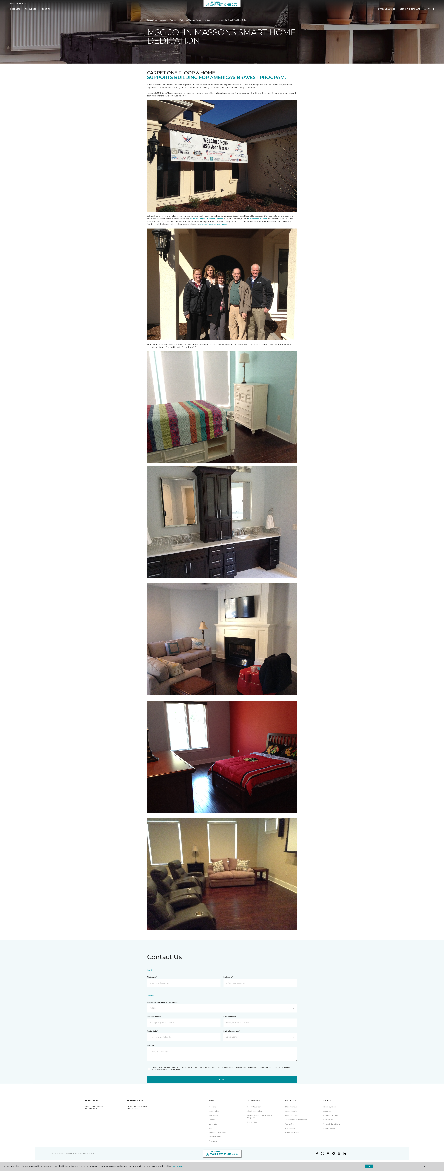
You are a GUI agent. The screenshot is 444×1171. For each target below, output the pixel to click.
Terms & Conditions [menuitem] (331, 1124)
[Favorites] (429, 9)
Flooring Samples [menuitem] (254, 1111)
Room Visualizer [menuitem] (254, 1107)
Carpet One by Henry (258, 219)
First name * (152, 977)
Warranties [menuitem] (289, 1124)
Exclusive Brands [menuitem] (292, 1132)
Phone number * (154, 1016)
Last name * (228, 977)
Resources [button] (30, 9)
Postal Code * (152, 1031)
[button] (425, 9)
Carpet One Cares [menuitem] (330, 1115)
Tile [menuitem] (210, 1128)
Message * (151, 1045)
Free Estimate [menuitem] (215, 1137)
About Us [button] (45, 9)
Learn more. (177, 1166)
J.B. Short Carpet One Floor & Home (206, 219)
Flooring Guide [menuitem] (291, 1115)
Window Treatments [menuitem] (217, 1132)
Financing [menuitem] (213, 1141)
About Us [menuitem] (327, 1111)
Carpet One (152, 20)
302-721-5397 (132, 1109)
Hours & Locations (386, 9)
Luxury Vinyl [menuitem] (214, 1111)
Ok (369, 1166)
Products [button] (15, 9)
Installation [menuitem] (290, 1128)
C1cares (172, 20)
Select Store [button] (16, 4)
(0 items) (433, 9)
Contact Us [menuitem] (328, 1120)
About (163, 20)
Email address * (229, 1016)
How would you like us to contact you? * (163, 1002)
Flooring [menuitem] (212, 1107)
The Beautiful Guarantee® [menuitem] (296, 1120)
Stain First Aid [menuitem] (291, 1111)
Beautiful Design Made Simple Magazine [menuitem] (259, 1116)
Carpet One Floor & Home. (69, 1153)
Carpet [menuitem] (212, 1120)
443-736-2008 (91, 1109)
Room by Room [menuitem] (329, 1107)
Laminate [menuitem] (213, 1124)
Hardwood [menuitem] (213, 1115)
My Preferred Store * (231, 1031)
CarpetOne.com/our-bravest (213, 224)
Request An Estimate (409, 9)
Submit (222, 1079)
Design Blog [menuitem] (252, 1122)
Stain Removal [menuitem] (291, 1107)
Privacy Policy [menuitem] (329, 1128)
